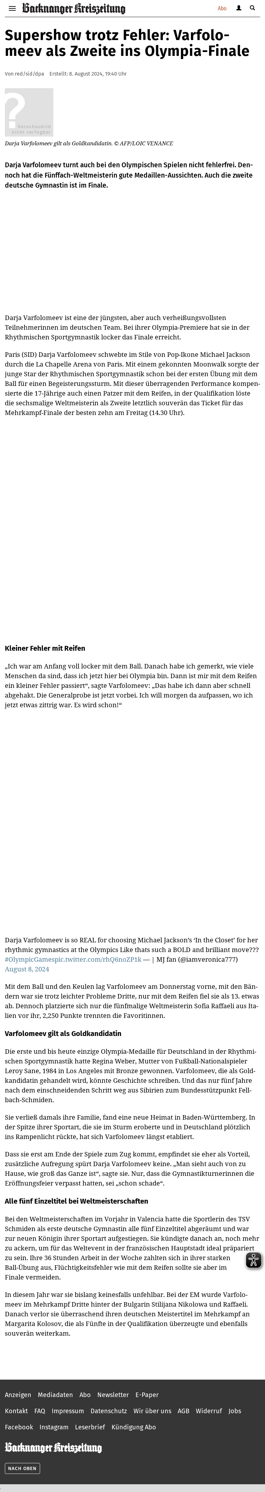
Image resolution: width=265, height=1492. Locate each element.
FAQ (39, 1411)
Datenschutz (108, 1411)
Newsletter (113, 1395)
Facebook (19, 1427)
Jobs (234, 1411)
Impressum (68, 1411)
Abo (222, 8)
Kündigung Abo (133, 1427)
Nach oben (22, 1468)
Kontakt (16, 1411)
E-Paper (147, 1395)
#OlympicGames (30, 959)
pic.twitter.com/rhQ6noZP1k (98, 959)
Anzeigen (18, 1395)
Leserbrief (90, 1427)
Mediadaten (55, 1395)
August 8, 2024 (27, 969)
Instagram (54, 1427)
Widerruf (209, 1411)
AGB (183, 1411)
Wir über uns (152, 1411)
